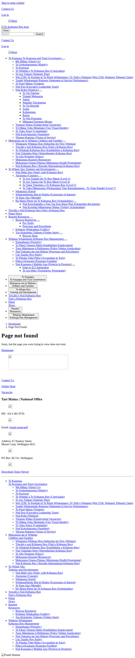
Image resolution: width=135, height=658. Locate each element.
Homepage (7, 350)
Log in (5, 14)
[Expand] (63, 59)
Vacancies (6, 392)
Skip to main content (12, 2)
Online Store (8, 386)
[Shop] (12, 20)
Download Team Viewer (15, 471)
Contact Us (7, 8)
